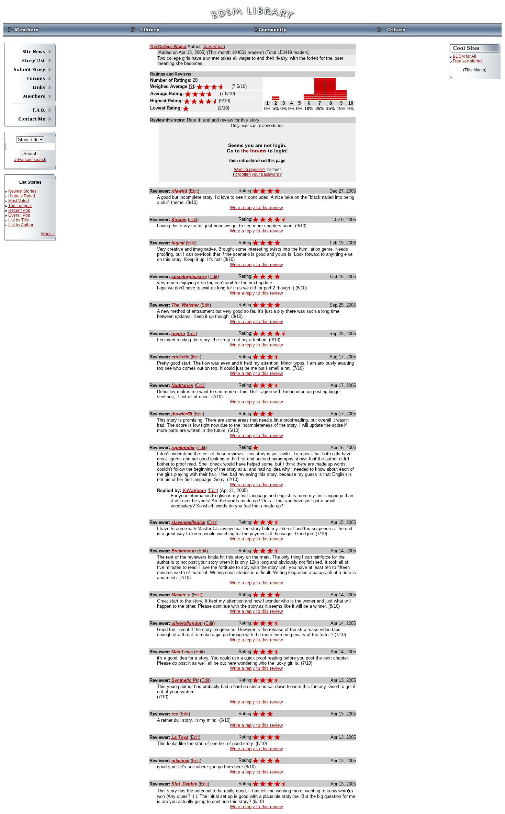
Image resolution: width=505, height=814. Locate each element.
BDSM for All (464, 56)
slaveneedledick (188, 522)
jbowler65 (181, 413)
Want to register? (250, 169)
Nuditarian (182, 385)
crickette (180, 356)
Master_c (180, 594)
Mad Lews (182, 651)
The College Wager (168, 46)
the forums (254, 150)
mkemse (180, 760)
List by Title (18, 220)
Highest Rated (21, 196)
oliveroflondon (187, 623)
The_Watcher (185, 305)
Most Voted (18, 200)
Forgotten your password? (257, 174)
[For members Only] (23, 29)
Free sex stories (467, 61)
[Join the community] (270, 29)
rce (174, 713)
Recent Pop (19, 210)
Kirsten (179, 219)
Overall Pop (19, 215)
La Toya (179, 737)
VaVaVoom (214, 46)
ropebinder (183, 447)
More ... (48, 233)
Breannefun (183, 550)
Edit (194, 191)
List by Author (20, 224)
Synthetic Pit (185, 680)
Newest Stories (22, 191)
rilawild (179, 191)
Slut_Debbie (184, 784)
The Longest (20, 205)
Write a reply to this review (256, 207)
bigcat (177, 242)
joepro (178, 333)
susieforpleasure (189, 276)
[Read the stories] (147, 29)
